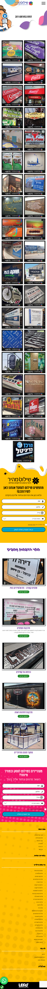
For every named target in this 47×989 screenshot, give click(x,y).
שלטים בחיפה (39, 936)
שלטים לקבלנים (39, 925)
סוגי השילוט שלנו (39, 835)
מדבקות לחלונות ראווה (23, 712)
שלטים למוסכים (39, 916)
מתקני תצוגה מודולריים (23, 752)
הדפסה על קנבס (39, 888)
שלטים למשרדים (39, 922)
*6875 (43, 954)
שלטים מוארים (39, 873)
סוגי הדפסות (40, 841)
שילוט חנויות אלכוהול (37, 893)
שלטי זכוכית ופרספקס (37, 911)
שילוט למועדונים (39, 896)
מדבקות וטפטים (23, 628)
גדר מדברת (40, 933)
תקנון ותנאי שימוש (38, 939)
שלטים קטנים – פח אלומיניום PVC (23, 588)
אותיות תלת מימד (38, 870)
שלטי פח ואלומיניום (38, 879)
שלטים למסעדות (39, 919)
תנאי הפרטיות (31, 525)
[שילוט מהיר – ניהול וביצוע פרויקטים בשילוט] (23, 3)
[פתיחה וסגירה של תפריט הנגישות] (5, 15)
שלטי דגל (40, 908)
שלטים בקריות (39, 928)
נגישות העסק (39, 942)
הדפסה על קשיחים (23, 672)
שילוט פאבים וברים (38, 899)
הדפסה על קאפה (38, 885)
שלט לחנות (40, 905)
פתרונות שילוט (39, 838)
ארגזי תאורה (40, 882)
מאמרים (41, 843)
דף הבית (40, 846)
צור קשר (41, 849)
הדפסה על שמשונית (38, 890)
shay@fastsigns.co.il (39, 957)
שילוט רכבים (40, 902)
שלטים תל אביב (39, 931)
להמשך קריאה (23, 592)
